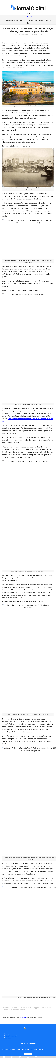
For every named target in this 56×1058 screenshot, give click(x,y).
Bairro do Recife (45, 1008)
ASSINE (28, 1054)
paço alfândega (14, 1010)
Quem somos (7, 1038)
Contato (6, 1034)
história (5, 1010)
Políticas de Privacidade (10, 1036)
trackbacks (23, 1017)
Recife (22, 1010)
